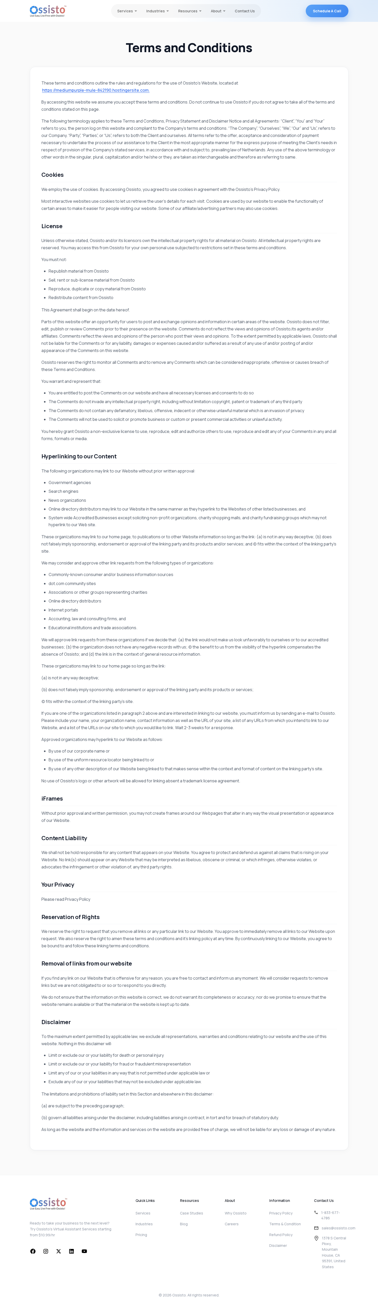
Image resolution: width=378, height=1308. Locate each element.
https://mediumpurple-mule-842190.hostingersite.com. (96, 90)
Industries (144, 1223)
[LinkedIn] (71, 1251)
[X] (59, 1251)
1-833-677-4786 (330, 1215)
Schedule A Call (327, 10)
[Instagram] (46, 1251)
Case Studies (191, 1213)
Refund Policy (281, 1234)
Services (143, 1213)
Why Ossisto (236, 1213)
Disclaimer (278, 1245)
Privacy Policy (281, 1213)
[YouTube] (84, 1251)
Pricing (141, 1234)
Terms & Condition (285, 1223)
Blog (184, 1223)
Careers (232, 1223)
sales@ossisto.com (338, 1228)
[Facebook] (33, 1251)
